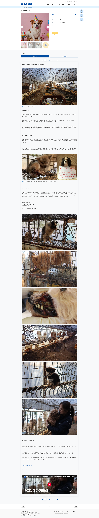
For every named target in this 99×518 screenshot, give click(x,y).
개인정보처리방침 (60, 513)
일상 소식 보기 (64, 56)
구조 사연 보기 (34, 56)
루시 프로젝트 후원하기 (26, 469)
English (74, 1)
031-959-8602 (39, 513)
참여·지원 (25, 7)
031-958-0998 (32, 513)
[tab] (45, 60)
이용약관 (56, 513)
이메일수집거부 (66, 513)
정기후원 (70, 1)
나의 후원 (66, 1)
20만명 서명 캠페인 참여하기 (27, 465)
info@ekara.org (25, 513)
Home (22, 7)
